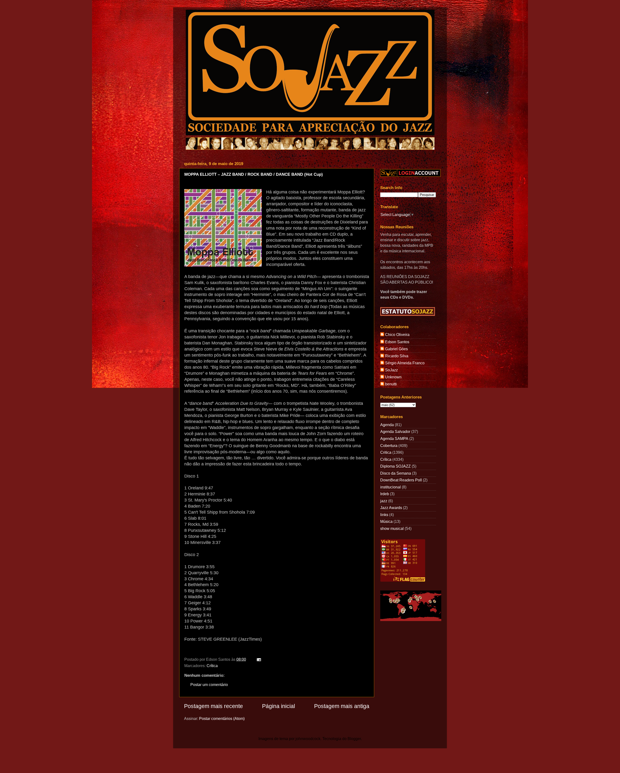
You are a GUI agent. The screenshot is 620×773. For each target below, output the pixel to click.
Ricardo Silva (396, 356)
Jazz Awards (391, 507)
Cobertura (388, 445)
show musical (392, 528)
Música (386, 521)
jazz (383, 501)
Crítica (212, 665)
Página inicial (278, 706)
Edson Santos (397, 342)
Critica (385, 452)
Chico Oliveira (397, 334)
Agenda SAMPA (394, 438)
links (384, 514)
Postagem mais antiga (341, 706)
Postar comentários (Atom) (222, 718)
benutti (391, 384)
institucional (390, 487)
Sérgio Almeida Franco (405, 363)
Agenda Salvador (395, 431)
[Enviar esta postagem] (258, 659)
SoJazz (391, 370)
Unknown (393, 377)
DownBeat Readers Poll (401, 480)
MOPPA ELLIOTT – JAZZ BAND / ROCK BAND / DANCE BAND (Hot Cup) (253, 174)
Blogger (354, 738)
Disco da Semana (395, 473)
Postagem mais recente (213, 706)
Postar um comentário (209, 684)
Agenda (387, 424)
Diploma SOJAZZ (395, 466)
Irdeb (384, 494)
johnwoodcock (307, 738)
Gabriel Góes (396, 349)
